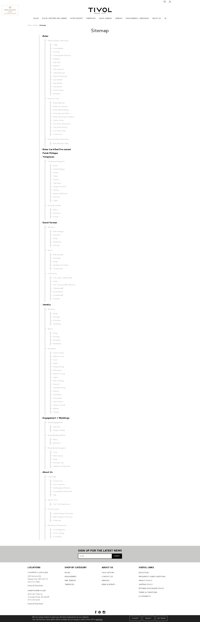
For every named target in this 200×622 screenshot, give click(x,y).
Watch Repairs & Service (63, 517)
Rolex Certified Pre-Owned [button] (54, 18)
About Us (48, 472)
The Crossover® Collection (64, 285)
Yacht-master (58, 90)
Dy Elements (58, 292)
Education (144, 573)
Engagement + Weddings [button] (137, 18)
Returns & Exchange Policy (151, 588)
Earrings (56, 245)
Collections (52, 273)
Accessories (58, 268)
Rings (55, 238)
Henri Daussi (58, 402)
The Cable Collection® (62, 278)
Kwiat (55, 363)
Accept (135, 618)
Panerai (56, 179)
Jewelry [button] (119, 18)
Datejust (56, 59)
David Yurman (50, 223)
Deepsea (56, 94)
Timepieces (48, 157)
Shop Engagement (55, 422)
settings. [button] (99, 619)
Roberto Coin (58, 356)
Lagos (55, 200)
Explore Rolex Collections (58, 41)
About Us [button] (156, 18)
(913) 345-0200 (34, 600)
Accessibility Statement (62, 491)
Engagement (71, 576)
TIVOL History (108, 573)
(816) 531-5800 (34, 582)
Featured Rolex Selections (58, 139)
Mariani (56, 408)
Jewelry (47, 305)
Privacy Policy (145, 580)
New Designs (58, 231)
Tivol (55, 360)
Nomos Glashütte (60, 193)
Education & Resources (57, 525)
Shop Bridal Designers (57, 448)
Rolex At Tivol (53, 99)
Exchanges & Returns (61, 488)
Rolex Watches (59, 103)
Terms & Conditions (148, 592)
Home (30, 25)
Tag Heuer (57, 183)
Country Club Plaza (38, 573)
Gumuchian (57, 398)
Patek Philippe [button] (76, 18)
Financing (57, 520)
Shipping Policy (146, 584)
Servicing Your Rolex (61, 113)
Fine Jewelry (70, 580)
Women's (57, 213)
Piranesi (56, 412)
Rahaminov (57, 370)
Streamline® (58, 295)
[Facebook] (96, 612)
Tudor (55, 176)
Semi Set (56, 427)
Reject (148, 618)
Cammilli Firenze (59, 388)
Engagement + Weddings (56, 418)
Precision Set (58, 463)
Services (105, 580)
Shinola (56, 190)
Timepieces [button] (91, 18)
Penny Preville (58, 367)
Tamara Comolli (59, 405)
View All (56, 197)
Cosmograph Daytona (62, 55)
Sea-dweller (57, 80)
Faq (54, 495)
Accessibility (145, 596)
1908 (55, 45)
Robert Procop (59, 374)
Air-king (56, 52)
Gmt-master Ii (58, 69)
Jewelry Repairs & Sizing (63, 513)
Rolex (45, 36)
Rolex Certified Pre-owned (57, 149)
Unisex (55, 217)
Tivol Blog (57, 537)
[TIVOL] (100, 10)
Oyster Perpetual (60, 76)
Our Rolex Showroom (61, 124)
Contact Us (57, 134)
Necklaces (57, 242)
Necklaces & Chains (61, 265)
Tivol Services (53, 509)
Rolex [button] (36, 18)
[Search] (165, 18)
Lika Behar (57, 395)
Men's (55, 210)
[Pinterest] (99, 612)
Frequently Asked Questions (152, 576)
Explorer (56, 66)
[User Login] (169, 1)
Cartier (56, 173)
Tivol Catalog (58, 533)
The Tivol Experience (61, 504)
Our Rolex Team (59, 131)
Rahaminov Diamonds (61, 466)
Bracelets (57, 235)
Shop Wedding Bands (56, 435)
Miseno (56, 391)
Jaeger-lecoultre (59, 186)
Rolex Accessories (60, 106)
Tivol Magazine (59, 530)
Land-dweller (58, 48)
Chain (55, 281)
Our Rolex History (60, 127)
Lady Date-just (59, 73)
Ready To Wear (59, 430)
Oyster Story (58, 120)
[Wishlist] (164, 1)
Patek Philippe (50, 153)
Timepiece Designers (56, 161)
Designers (52, 349)
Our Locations (59, 484)
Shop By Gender (54, 205)
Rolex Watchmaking (61, 110)
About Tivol (53, 500)
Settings (161, 618)
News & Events (108, 584)
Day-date (57, 62)
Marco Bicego (58, 381)
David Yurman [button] (105, 18)
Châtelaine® (58, 288)
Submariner (57, 87)
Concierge (52, 477)
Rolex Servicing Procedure (63, 117)
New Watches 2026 (60, 143)
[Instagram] (104, 612)
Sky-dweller (57, 83)
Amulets (56, 299)
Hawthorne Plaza (37, 591)
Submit (116, 556)
